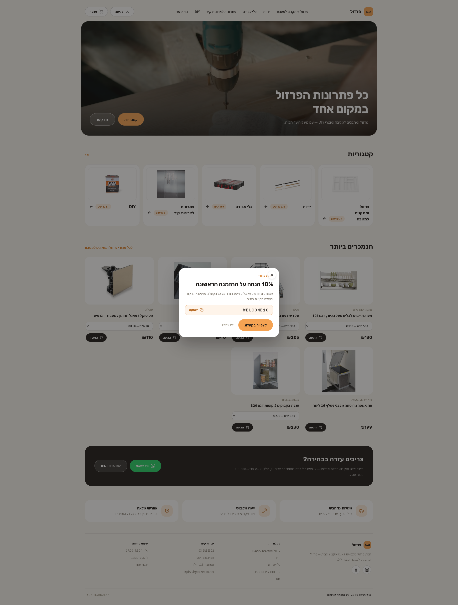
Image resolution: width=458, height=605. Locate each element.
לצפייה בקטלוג (256, 325)
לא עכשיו (228, 325)
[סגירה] (272, 275)
